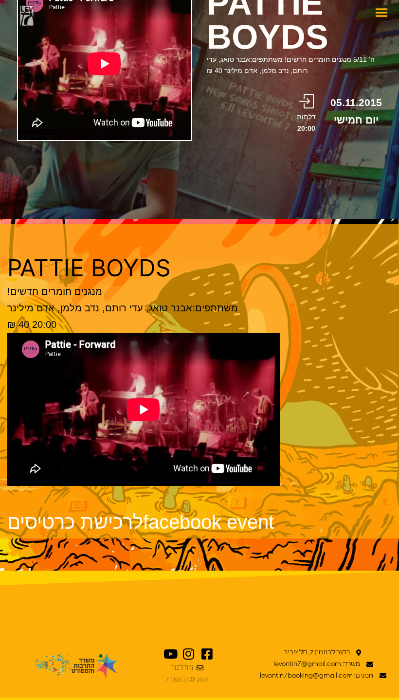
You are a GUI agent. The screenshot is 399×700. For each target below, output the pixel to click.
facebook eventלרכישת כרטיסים (140, 522)
